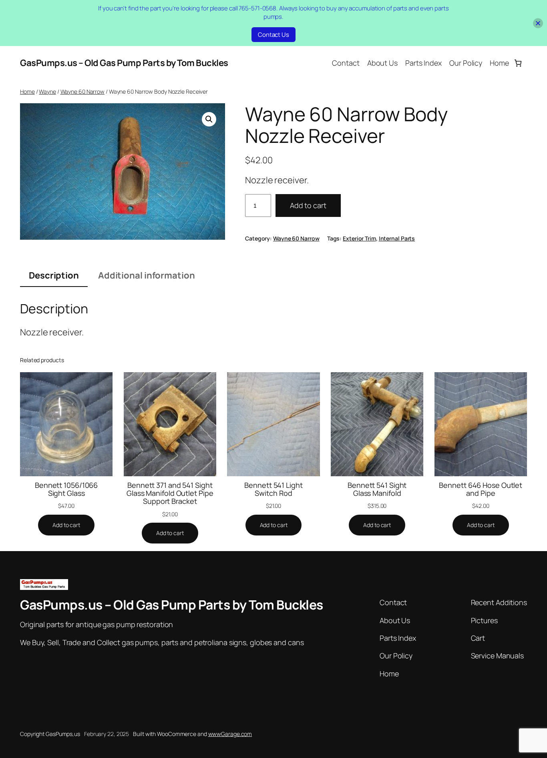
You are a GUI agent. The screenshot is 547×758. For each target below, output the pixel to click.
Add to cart (308, 205)
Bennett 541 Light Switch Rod (273, 489)
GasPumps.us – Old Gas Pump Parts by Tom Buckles (124, 63)
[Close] (538, 23)
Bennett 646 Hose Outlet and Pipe (480, 489)
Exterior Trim (359, 238)
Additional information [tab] (146, 275)
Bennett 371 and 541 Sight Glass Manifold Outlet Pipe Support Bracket (170, 493)
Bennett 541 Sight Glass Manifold (377, 489)
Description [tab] (54, 275)
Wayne (47, 91)
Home (27, 91)
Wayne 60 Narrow (82, 91)
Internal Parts (397, 238)
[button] (209, 119)
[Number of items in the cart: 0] (518, 63)
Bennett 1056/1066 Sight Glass (66, 489)
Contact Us (273, 34)
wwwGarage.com (230, 734)
